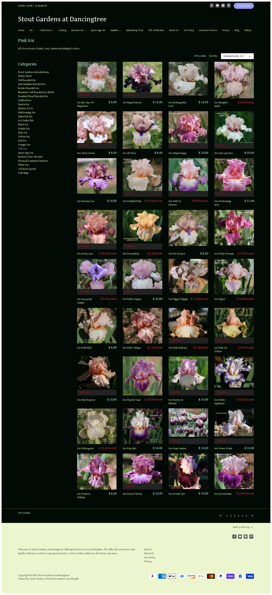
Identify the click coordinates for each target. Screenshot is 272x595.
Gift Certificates (156, 30)
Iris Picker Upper (132, 299)
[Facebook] (212, 5)
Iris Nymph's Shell (221, 104)
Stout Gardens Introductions (33, 72)
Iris (31, 30)
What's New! (24, 76)
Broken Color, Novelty (30, 156)
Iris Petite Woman (224, 253)
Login (21, 5)
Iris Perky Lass (85, 253)
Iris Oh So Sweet (86, 153)
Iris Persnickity (131, 253)
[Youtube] (217, 5)
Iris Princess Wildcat (84, 495)
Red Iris (22, 140)
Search (147, 549)
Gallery (247, 30)
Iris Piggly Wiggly (178, 299)
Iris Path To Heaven (175, 203)
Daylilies (114, 30)
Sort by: (213, 56)
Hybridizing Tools (134, 30)
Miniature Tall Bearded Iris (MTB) (36, 92)
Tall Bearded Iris (27, 80)
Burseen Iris (77, 30)
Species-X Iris (25, 108)
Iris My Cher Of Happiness (85, 104)
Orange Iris (24, 144)
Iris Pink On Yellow (220, 349)
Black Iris (23, 124)
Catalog (62, 30)
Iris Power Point (223, 448)
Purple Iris (24, 128)
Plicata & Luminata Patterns (33, 160)
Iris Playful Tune (132, 400)
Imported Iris (25, 116)
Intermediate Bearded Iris (31, 84)
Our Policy (189, 30)
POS (47, 578)
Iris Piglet (219, 299)
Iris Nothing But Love (177, 104)
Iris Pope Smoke (177, 448)
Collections (46, 30)
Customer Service (208, 30)
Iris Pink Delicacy (178, 347)
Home (21, 30)
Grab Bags (23, 172)
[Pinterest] (229, 5)
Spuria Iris (23, 104)
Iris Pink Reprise (86, 400)
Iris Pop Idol (129, 448)
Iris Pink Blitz (84, 347)
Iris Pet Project (177, 253)
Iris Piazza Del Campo (84, 301)
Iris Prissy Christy (132, 493)
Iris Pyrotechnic (223, 493)
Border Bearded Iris (28, 88)
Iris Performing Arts (222, 203)
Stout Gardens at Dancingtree (62, 19)
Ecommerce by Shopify (67, 578)
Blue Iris (22, 132)
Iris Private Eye (177, 493)
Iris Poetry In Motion (176, 402)
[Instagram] (223, 5)
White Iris (23, 164)
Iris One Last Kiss (223, 153)
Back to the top (241, 527)
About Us (174, 30)
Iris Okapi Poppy (178, 153)
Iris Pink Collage (132, 347)
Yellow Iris (24, 136)
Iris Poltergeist (85, 448)
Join (29, 5)
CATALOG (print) (27, 169)
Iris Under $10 (26, 120)
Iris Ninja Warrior (132, 102)
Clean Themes (36, 578)
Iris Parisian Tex (85, 201)
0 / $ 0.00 (242, 5)
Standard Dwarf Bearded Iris (33, 96)
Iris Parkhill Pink (132, 201)
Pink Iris (22, 148)
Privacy (225, 30)
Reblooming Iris (26, 112)
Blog (236, 30)
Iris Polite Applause (219, 402)
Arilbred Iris (24, 100)
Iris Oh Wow (129, 153)
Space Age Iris (98, 30)
